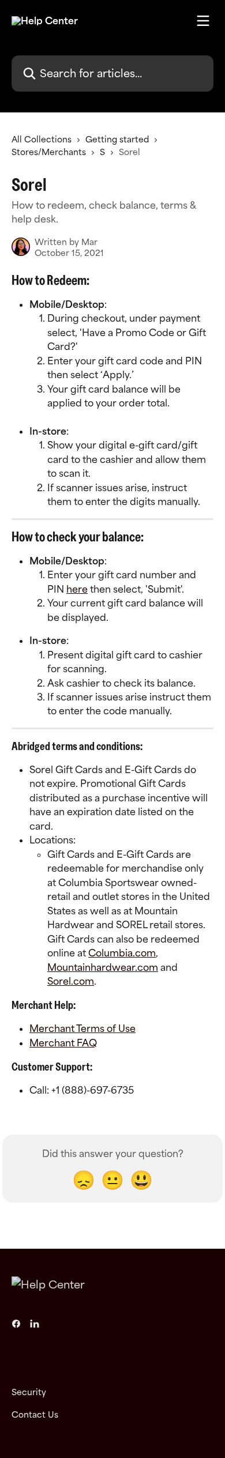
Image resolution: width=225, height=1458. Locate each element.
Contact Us (35, 1414)
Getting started (117, 139)
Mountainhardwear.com (102, 967)
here (77, 589)
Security (29, 1392)
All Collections (42, 139)
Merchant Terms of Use (82, 1028)
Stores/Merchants (49, 152)
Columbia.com (122, 953)
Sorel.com (70, 981)
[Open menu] (203, 21)
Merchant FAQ (63, 1043)
